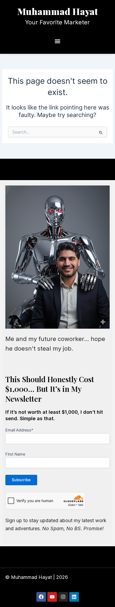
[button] (57, 41)
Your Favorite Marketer (57, 22)
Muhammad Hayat (57, 11)
